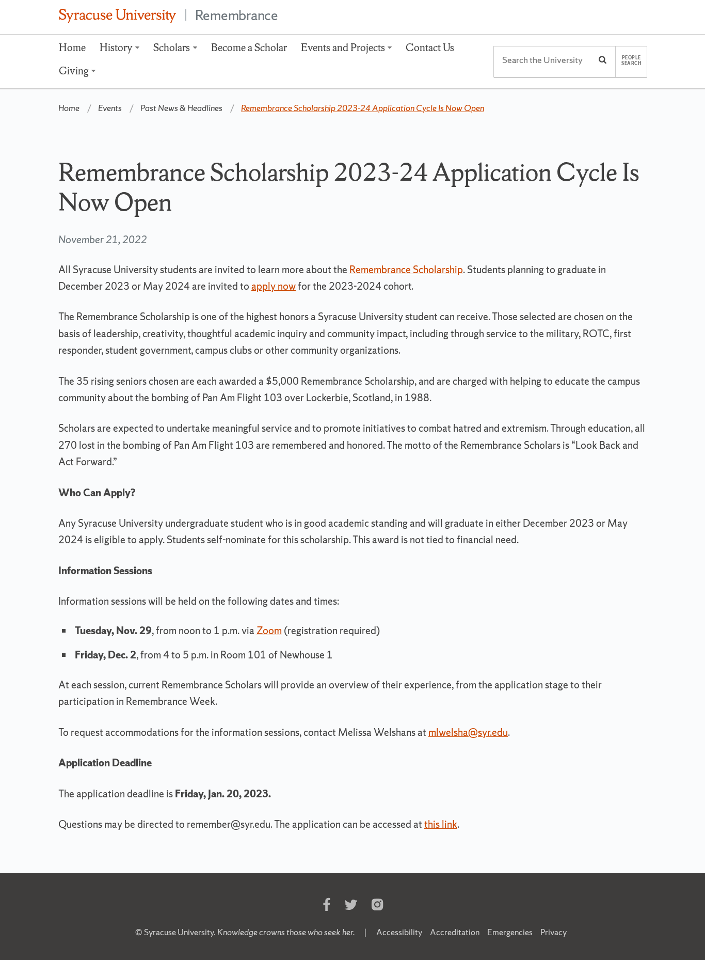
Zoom (269, 630)
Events (110, 108)
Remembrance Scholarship (406, 269)
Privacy (553, 932)
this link (440, 824)
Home (72, 47)
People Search (631, 61)
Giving (74, 70)
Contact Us (430, 47)
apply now (273, 286)
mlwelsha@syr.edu (468, 732)
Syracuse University (179, 932)
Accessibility (399, 932)
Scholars (171, 47)
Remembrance (236, 15)
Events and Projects (343, 47)
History (116, 47)
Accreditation (454, 932)
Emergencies (510, 932)
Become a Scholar (249, 47)
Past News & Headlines (181, 108)
